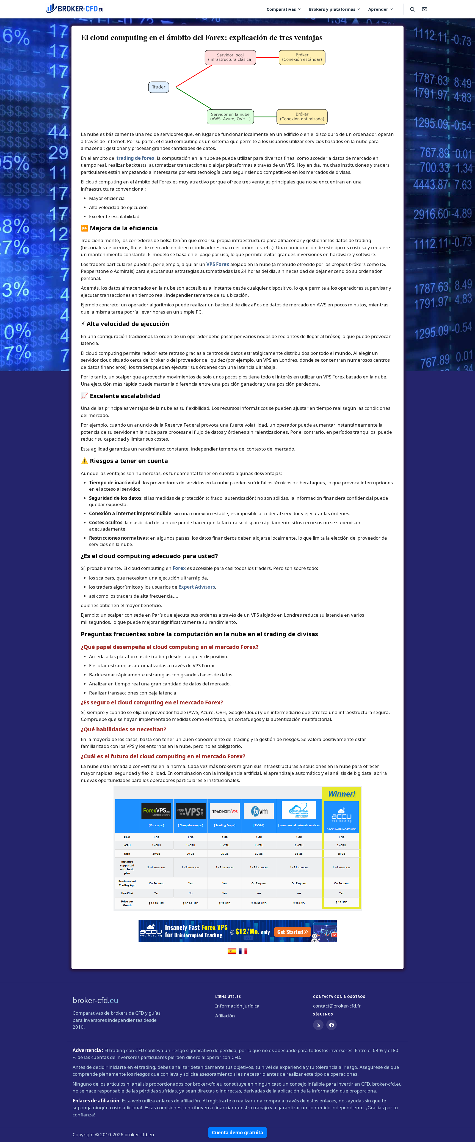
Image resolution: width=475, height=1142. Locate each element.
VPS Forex (217, 264)
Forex (179, 568)
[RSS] (318, 1025)
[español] (232, 954)
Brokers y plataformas (332, 9)
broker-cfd (95, 1000)
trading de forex (135, 158)
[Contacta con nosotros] (424, 9)
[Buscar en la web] (412, 9)
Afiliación (225, 1015)
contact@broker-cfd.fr (337, 1006)
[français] (243, 954)
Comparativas (281, 9)
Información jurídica (237, 1006)
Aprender (378, 9)
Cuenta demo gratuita (237, 1132)
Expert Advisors (196, 587)
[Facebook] (331, 1025)
